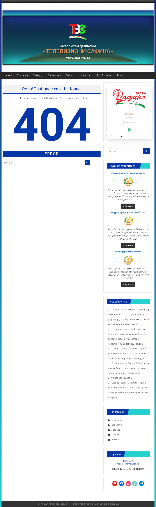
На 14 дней (128, 461)
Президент (23, 75)
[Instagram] (128, 483)
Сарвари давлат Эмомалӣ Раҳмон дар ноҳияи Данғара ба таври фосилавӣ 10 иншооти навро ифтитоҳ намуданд (128, 353)
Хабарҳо (38, 75)
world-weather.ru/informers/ (128, 464)
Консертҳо (86, 75)
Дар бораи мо (104, 75)
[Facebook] (121, 483)
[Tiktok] (134, 483)
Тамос (120, 75)
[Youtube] (115, 483)
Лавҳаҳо (70, 75)
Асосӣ (8, 75)
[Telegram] (141, 483)
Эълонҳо (116, 439)
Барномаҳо (54, 75)
